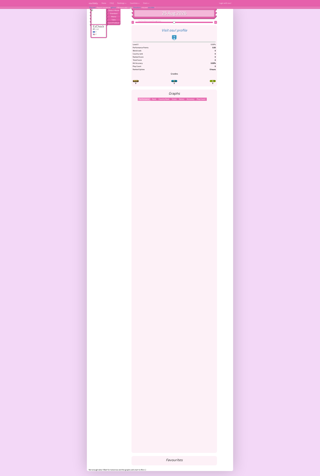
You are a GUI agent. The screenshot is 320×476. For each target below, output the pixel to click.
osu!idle (151, 7)
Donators (137, 7)
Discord (92, 7)
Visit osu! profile (174, 30)
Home (104, 3)
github (113, 7)
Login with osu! (225, 3)
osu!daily (93, 3)
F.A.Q (112, 3)
